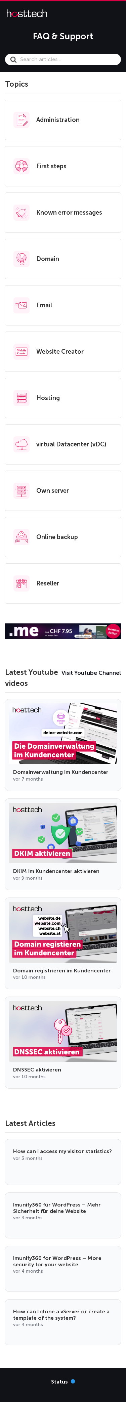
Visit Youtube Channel (91, 672)
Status (63, 1381)
